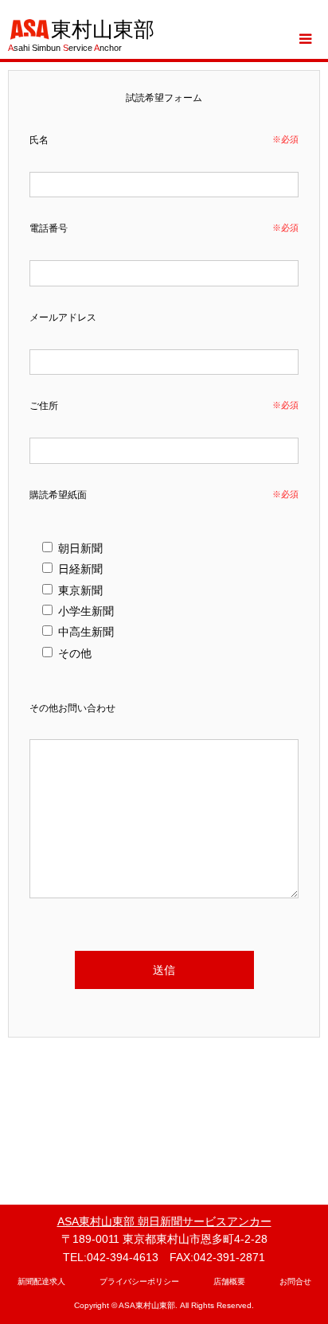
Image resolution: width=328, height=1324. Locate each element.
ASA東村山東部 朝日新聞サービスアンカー (164, 1221)
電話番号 (48, 228)
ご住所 (43, 405)
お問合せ (295, 1281)
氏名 (39, 140)
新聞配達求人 (41, 1281)
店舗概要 (229, 1281)
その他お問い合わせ (72, 708)
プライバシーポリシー (139, 1281)
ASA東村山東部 (147, 1305)
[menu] (304, 39)
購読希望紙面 (58, 494)
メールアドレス (62, 317)
